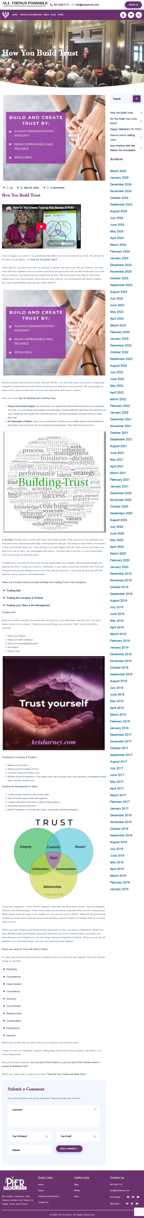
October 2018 (119, 667)
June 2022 (117, 379)
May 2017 (116, 782)
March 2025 (118, 171)
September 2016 (121, 835)
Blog (53, 15)
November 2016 (121, 822)
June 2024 (117, 225)
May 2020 (116, 540)
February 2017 (120, 802)
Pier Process (65, 1214)
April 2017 (117, 788)
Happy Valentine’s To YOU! (125, 129)
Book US (133, 4)
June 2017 (117, 775)
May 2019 (116, 621)
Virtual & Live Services (48, 1196)
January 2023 (119, 339)
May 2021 (116, 459)
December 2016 (121, 815)
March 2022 (118, 399)
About (40, 1190)
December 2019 (121, 574)
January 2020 (119, 567)
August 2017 (118, 762)
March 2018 (118, 714)
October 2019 (119, 587)
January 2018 (119, 728)
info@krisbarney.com (87, 4)
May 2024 (116, 231)
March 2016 (118, 876)
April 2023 (117, 319)
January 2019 (119, 647)
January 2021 (119, 486)
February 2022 (120, 406)
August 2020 (118, 520)
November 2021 (121, 426)
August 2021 (118, 446)
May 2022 (116, 386)
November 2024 (121, 191)
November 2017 (121, 741)
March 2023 (118, 325)
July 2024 (116, 218)
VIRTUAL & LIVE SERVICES (31, 15)
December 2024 (121, 184)
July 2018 (116, 688)
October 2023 (119, 278)
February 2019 (120, 641)
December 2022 (121, 345)
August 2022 (118, 366)
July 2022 (116, 372)
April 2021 (117, 466)
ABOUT (15, 15)
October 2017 (119, 748)
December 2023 (121, 265)
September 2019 (121, 594)
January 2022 (119, 412)
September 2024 (121, 204)
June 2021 (117, 453)
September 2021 (121, 439)
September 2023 (121, 285)
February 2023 (120, 332)
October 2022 (119, 352)
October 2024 (119, 198)
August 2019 (118, 600)
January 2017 (119, 808)
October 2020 (119, 506)
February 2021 (120, 480)
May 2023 (116, 312)
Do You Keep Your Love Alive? (123, 121)
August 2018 (118, 681)
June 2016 (117, 855)
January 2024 (119, 258)
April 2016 (117, 869)
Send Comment (68, 1148)
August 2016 (118, 842)
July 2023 (116, 298)
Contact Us (43, 1202)
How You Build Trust (121, 112)
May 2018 (116, 701)
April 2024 (117, 238)
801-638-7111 (61, 4)
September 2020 (121, 513)
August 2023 (118, 292)
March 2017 (118, 795)
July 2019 (116, 607)
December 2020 (121, 493)
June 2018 (117, 694)
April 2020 (117, 547)
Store (60, 15)
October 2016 (119, 829)
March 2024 (118, 245)
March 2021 (118, 473)
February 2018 (120, 721)
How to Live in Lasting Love (122, 137)
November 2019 (121, 580)
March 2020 (118, 553)
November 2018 (121, 661)
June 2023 (117, 305)
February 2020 (120, 560)
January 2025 (119, 178)
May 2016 (116, 862)
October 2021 (119, 433)
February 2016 (120, 882)
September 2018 (121, 674)
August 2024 (118, 211)
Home (41, 1184)
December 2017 (121, 735)
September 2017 (121, 755)
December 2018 (121, 654)
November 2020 (121, 500)
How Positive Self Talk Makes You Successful (122, 148)
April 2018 (117, 708)
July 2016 (116, 849)
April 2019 (117, 627)
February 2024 (120, 251)
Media (46, 15)
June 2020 (117, 533)
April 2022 (117, 392)
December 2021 (121, 419)
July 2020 (116, 527)
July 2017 (116, 768)
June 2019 (117, 614)
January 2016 (119, 889)
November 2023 (121, 271)
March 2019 (118, 634)
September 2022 (121, 359)
